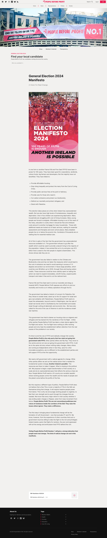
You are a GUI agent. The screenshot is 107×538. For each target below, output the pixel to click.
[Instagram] (9, 1)
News (42, 5)
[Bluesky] (14, 1)
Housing (44, 519)
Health (43, 517)
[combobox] (25, 63)
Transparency (64, 49)
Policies (62, 5)
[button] (17, 1)
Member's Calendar (51, 49)
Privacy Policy (74, 534)
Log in (97, 1)
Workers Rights (46, 514)
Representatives (52, 5)
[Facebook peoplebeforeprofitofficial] (2, 1)
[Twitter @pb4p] (5, 1)
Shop (40, 49)
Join (103, 1)
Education (44, 521)
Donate (70, 5)
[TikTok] (11, 1)
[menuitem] (41, 49)
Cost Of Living (46, 524)
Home (34, 5)
